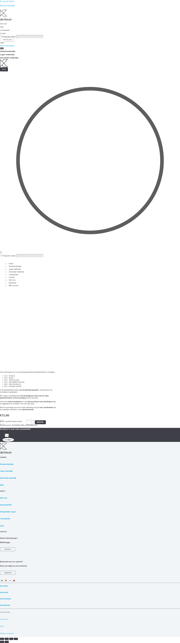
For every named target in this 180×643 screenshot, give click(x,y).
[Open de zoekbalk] (1, 253)
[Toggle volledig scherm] (7, 639)
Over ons (12, 280)
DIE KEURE (4, 586)
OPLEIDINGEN (5, 605)
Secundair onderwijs (16, 272)
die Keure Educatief (7, 6)
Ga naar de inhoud (7, 1)
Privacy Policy (4, 619)
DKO (2, 485)
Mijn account (13, 285)
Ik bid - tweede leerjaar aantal (11, 421)
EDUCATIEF (4, 592)
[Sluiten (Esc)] (16, 639)
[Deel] (11, 639)
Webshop (12, 283)
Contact (12, 277)
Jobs (2, 526)
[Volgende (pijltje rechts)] (7, 642)
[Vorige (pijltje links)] (2, 642)
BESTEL (40, 422)
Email (2, 435)
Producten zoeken (9, 37)
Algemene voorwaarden (7, 633)
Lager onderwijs (15, 269)
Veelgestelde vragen (8, 512)
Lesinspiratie (13, 275)
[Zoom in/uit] (2, 639)
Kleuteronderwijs (15, 266)
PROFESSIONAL (5, 599)
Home (11, 263)
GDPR (2, 626)
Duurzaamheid (6, 505)
